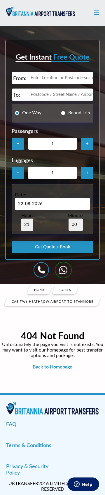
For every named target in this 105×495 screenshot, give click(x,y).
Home (39, 289)
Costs (65, 289)
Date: (20, 195)
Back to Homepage (52, 367)
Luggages (22, 160)
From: (20, 78)
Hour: (27, 215)
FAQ (11, 424)
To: (16, 95)
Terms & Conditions (28, 445)
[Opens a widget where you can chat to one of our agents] (83, 484)
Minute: (76, 215)
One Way (31, 112)
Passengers (25, 131)
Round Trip (79, 112)
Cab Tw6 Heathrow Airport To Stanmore (52, 301)
